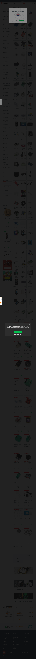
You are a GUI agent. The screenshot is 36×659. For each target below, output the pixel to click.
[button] (18, 334)
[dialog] (18, 329)
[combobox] (29, 324)
